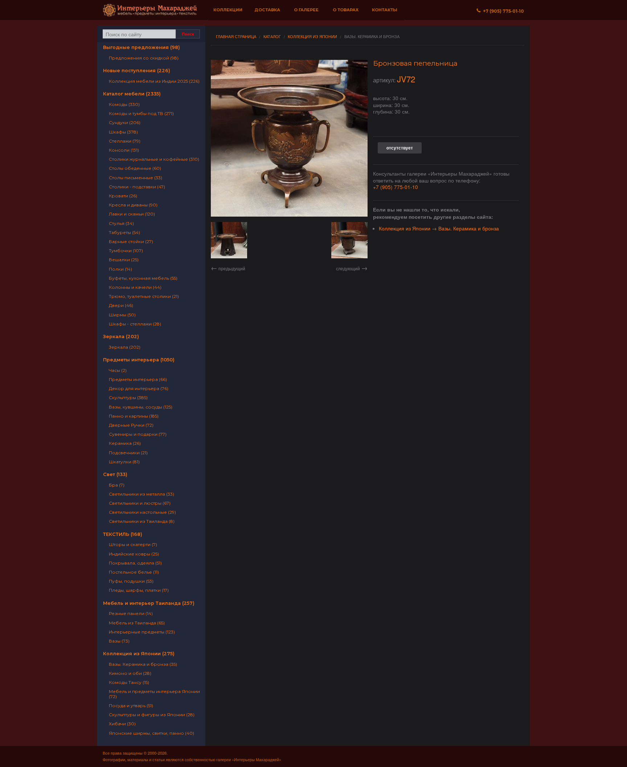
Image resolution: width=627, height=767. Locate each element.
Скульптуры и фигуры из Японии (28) (151, 714)
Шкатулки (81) (124, 461)
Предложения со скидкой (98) (144, 58)
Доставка (267, 9)
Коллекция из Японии (312, 36)
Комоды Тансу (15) (129, 682)
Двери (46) (121, 305)
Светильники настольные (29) (142, 512)
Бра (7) (116, 485)
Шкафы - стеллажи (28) (135, 324)
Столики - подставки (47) (137, 186)
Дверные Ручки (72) (131, 425)
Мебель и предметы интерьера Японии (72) (154, 694)
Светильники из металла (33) (141, 494)
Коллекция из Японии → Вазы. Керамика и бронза (439, 228)
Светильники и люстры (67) (140, 503)
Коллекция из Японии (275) (139, 653)
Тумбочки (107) (126, 250)
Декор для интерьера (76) (138, 388)
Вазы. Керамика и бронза (371, 36)
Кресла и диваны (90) (133, 205)
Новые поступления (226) (136, 70)
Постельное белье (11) (134, 572)
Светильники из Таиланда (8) (142, 521)
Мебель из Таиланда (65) (137, 623)
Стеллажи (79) (124, 141)
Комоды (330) (124, 104)
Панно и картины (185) (134, 416)
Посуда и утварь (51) (131, 705)
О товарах (345, 9)
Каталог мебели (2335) (132, 94)
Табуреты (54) (124, 232)
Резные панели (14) (131, 613)
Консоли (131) (124, 150)
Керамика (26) (125, 443)
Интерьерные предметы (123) (142, 632)
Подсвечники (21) (128, 452)
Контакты (384, 9)
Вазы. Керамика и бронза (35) (143, 664)
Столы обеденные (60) (135, 168)
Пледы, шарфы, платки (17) (139, 590)
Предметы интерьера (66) (138, 379)
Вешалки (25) (124, 259)
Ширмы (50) (122, 314)
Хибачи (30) (122, 723)
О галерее (306, 9)
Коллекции (227, 9)
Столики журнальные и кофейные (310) (154, 159)
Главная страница (236, 36)
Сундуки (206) (124, 122)
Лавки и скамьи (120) (132, 214)
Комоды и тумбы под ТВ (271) (141, 113)
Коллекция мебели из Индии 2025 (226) (154, 81)
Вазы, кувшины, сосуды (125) (140, 407)
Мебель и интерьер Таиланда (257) (148, 603)
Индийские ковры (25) (134, 554)
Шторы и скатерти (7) (133, 544)
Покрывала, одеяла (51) (135, 563)
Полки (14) (120, 269)
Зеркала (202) (121, 336)
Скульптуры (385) (128, 397)
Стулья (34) (121, 223)
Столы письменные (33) (135, 177)
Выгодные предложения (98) (141, 47)
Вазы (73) (119, 641)
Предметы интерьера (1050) (139, 359)
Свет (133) (115, 474)
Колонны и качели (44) (135, 287)
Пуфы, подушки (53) (131, 581)
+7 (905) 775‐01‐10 (502, 11)
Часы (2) (118, 370)
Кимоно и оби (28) (130, 673)
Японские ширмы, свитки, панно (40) (151, 733)
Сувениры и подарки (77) (138, 434)
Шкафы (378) (123, 132)
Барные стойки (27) (131, 241)
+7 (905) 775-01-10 (395, 186)
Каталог (272, 36)
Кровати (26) (123, 195)
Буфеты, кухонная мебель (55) (143, 278)
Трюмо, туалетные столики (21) (144, 296)
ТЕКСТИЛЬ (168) (122, 534)
